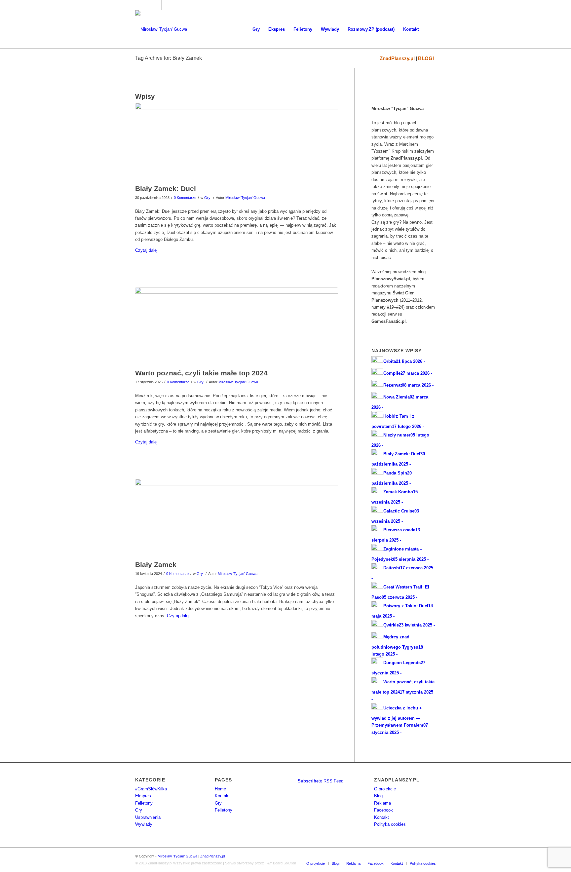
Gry (207, 198)
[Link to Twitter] (147, 5)
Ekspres (143, 795)
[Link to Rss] (167, 5)
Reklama (382, 803)
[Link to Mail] (157, 5)
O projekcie (385, 788)
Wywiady (143, 824)
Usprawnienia (148, 817)
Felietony (144, 803)
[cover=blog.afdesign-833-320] (236, 142)
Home (220, 788)
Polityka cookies (390, 824)
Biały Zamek (155, 564)
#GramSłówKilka (151, 788)
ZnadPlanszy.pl (397, 58)
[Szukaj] (429, 29)
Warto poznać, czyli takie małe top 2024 (201, 373)
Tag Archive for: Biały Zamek (168, 58)
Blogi (379, 795)
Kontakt (222, 795)
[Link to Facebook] (137, 5)
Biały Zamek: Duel (165, 188)
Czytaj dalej (146, 250)
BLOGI (426, 58)
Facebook (383, 810)
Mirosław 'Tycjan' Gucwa (245, 198)
